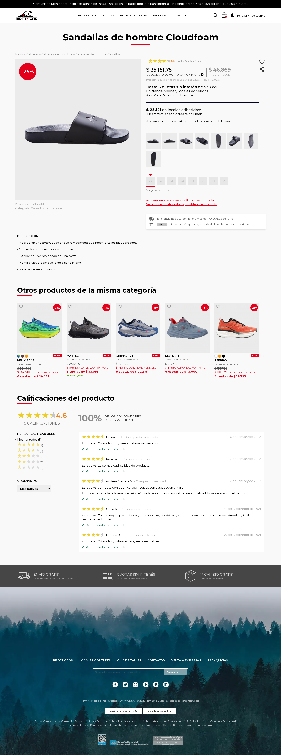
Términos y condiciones (94, 700)
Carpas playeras (51, 721)
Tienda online (184, 4)
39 (150, 180)
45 (213, 180)
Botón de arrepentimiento (123, 711)
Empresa (160, 15)
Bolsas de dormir (177, 721)
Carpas (38, 721)
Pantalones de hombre (115, 725)
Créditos (112, 700)
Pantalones (96, 725)
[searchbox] (215, 15)
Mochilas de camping (129, 721)
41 (172, 180)
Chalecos (157, 725)
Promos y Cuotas (134, 15)
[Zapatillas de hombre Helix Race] (39, 328)
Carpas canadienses (85, 721)
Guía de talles (129, 660)
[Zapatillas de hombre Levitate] (187, 328)
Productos (87, 15)
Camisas (167, 725)
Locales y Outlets (95, 660)
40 (161, 180)
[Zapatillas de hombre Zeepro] (236, 328)
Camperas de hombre (234, 721)
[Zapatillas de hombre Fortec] (89, 328)
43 (192, 180)
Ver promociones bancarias (132, 578)
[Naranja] (26, 356)
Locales (108, 15)
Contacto (180, 15)
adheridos (199, 91)
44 (203, 180)
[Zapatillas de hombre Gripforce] (138, 328)
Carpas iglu (67, 721)
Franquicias (218, 660)
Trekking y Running (202, 725)
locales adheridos (84, 4)
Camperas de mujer (78, 725)
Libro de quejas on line (159, 711)
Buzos (187, 725)
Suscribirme (175, 672)
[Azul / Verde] (18, 356)
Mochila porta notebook (154, 721)
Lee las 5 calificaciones (189, 61)
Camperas (216, 721)
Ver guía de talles (157, 190)
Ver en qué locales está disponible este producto (181, 204)
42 (182, 180)
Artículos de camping (198, 721)
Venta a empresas (186, 660)
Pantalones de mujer (140, 725)
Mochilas (112, 721)
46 (224, 180)
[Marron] (22, 356)
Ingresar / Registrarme (250, 15)
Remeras (178, 725)
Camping (102, 721)
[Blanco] (215, 356)
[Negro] (223, 356)
